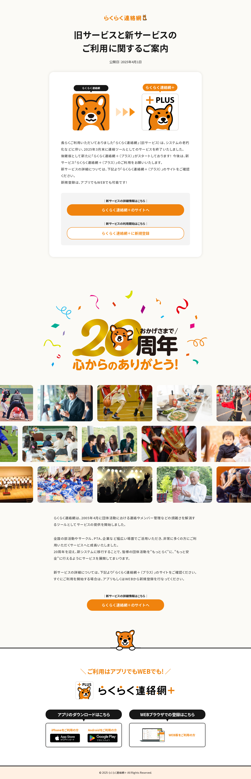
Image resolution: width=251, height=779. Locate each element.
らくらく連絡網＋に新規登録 (125, 233)
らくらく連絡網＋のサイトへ (125, 210)
